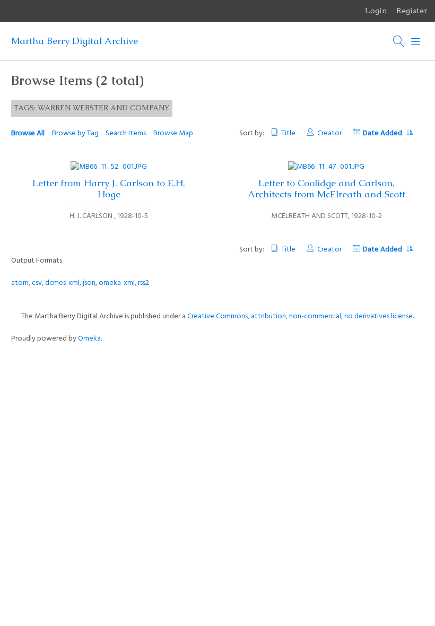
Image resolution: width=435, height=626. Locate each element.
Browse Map (173, 133)
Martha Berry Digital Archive (74, 41)
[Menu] (415, 41)
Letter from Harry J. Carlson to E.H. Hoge (108, 188)
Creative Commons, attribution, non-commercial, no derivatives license (300, 316)
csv (37, 283)
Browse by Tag (75, 133)
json (89, 283)
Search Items (126, 133)
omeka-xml (117, 283)
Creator (329, 133)
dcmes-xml (62, 283)
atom (20, 283)
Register (412, 10)
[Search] (398, 41)
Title (288, 133)
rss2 (143, 283)
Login (376, 10)
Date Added (383, 133)
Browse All (28, 133)
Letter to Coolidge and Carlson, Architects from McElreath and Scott (326, 188)
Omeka (89, 339)
